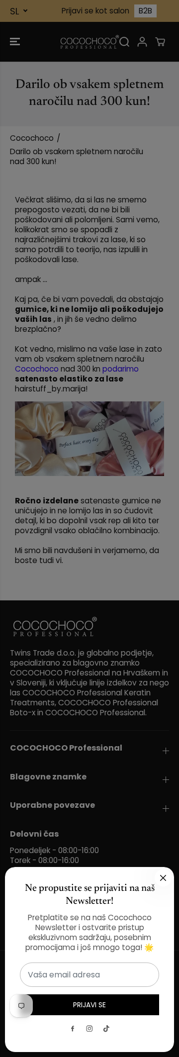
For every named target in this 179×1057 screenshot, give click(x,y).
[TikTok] (106, 1028)
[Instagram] (89, 1028)
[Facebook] (72, 1028)
